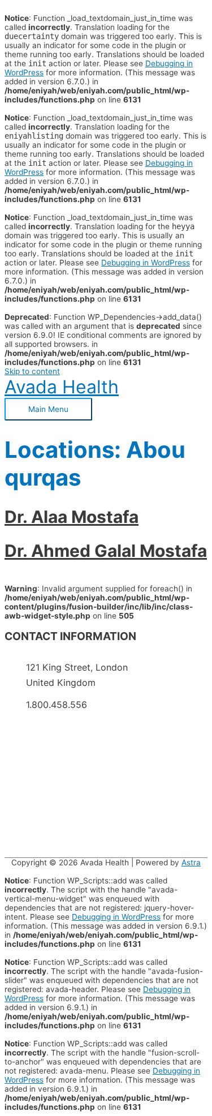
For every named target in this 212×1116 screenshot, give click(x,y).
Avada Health (62, 387)
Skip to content (32, 371)
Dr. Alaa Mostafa (72, 517)
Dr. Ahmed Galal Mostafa (106, 550)
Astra (191, 862)
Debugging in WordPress (145, 262)
